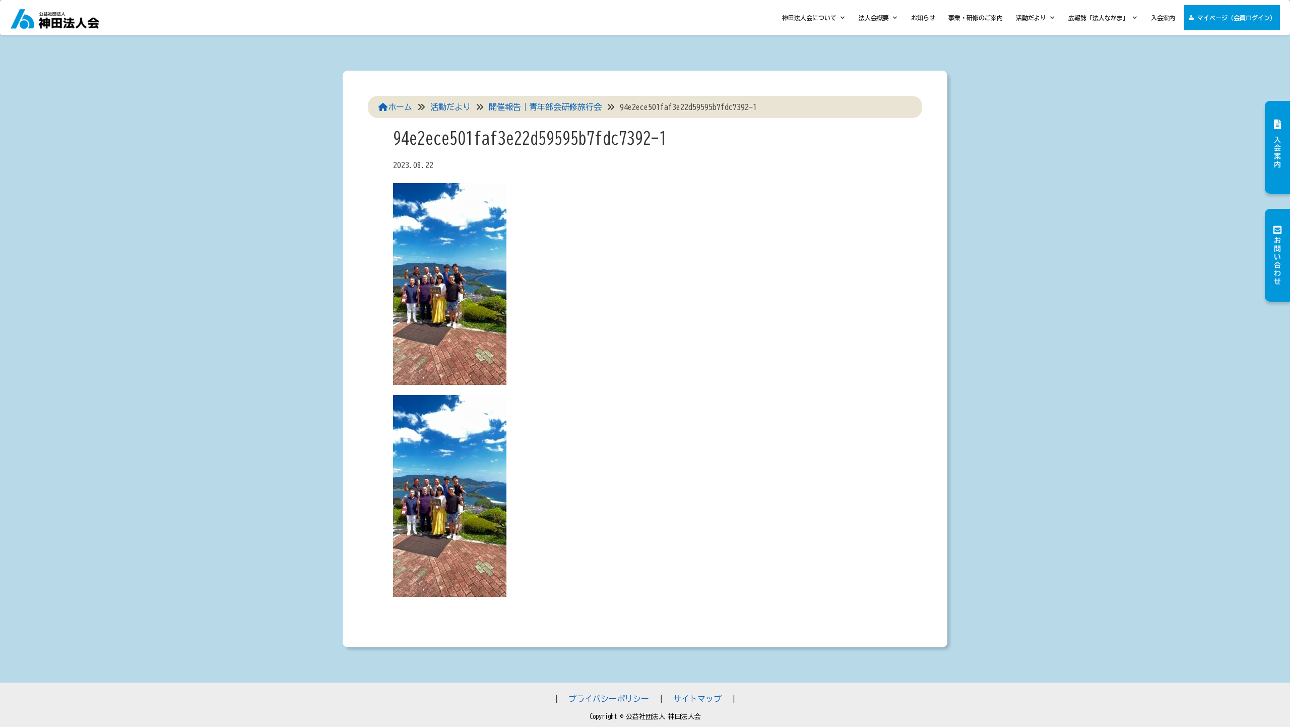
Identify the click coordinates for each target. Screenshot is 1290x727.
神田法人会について (809, 18)
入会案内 (1163, 18)
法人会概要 (874, 18)
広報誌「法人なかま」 (1098, 18)
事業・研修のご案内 (975, 18)
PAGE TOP (1252, 696)
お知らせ (923, 18)
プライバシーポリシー (608, 699)
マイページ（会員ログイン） (1236, 18)
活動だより (1031, 18)
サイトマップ (697, 699)
